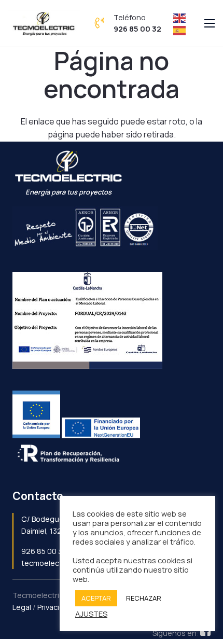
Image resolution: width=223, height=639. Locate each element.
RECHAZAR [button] (143, 598)
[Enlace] (44, 23)
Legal (21, 607)
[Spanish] (180, 29)
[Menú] (209, 23)
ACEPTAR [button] (96, 598)
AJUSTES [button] (91, 613)
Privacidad (55, 607)
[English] (180, 17)
